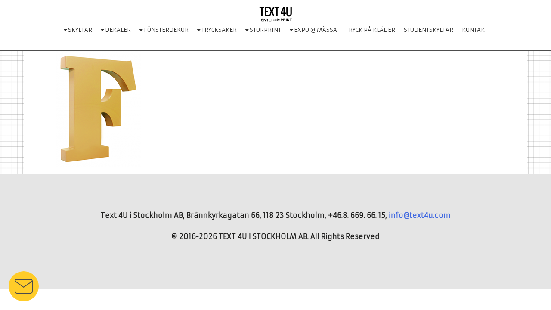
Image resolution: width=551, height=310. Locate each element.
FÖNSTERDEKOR (165, 30)
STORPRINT (264, 30)
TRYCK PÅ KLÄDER (370, 30)
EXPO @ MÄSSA (315, 30)
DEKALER (117, 30)
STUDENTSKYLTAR (428, 30)
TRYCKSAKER (218, 30)
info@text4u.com (420, 215)
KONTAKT (475, 30)
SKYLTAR (79, 30)
